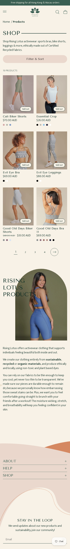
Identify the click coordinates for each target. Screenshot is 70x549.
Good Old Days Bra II (50, 230)
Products (19, 21)
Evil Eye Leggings (48, 172)
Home (6, 21)
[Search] (57, 12)
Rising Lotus (38, 547)
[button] (65, 12)
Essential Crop (46, 116)
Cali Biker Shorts (14, 116)
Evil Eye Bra (11, 172)
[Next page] (54, 252)
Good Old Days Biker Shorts (18, 230)
